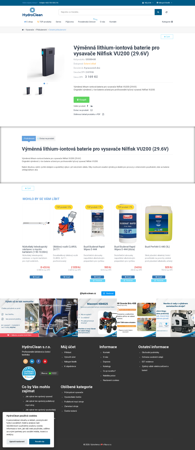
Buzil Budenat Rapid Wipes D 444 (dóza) (124, 248)
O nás (102, 22)
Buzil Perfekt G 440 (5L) (157, 246)
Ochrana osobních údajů (152, 357)
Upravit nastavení (16, 441)
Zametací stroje (71, 406)
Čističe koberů (70, 411)
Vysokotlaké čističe (72, 397)
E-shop (29, 22)
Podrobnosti (29, 138)
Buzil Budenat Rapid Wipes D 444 (94, 248)
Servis (58, 22)
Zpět (168, 37)
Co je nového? (109, 371)
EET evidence (147, 362)
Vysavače (30, 30)
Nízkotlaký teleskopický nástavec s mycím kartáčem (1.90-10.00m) (35, 249)
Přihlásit (67, 352)
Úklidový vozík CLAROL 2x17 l (65, 248)
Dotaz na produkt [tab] (81, 110)
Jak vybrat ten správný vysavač (39, 396)
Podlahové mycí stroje (74, 401)
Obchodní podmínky (150, 352)
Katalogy (107, 366)
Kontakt (113, 22)
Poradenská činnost (87, 22)
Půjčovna (70, 22)
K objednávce (70, 366)
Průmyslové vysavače (73, 392)
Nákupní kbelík (70, 362)
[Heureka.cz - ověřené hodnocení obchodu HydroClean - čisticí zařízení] (29, 373)
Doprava (106, 362)
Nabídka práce (109, 375)
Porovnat (98, 280)
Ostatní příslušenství (57, 30)
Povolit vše (39, 441)
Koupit (82, 99)
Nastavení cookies (111, 380)
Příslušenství (41, 30)
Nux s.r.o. (108, 444)
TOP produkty (45, 22)
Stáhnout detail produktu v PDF (87, 114)
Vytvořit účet (69, 357)
